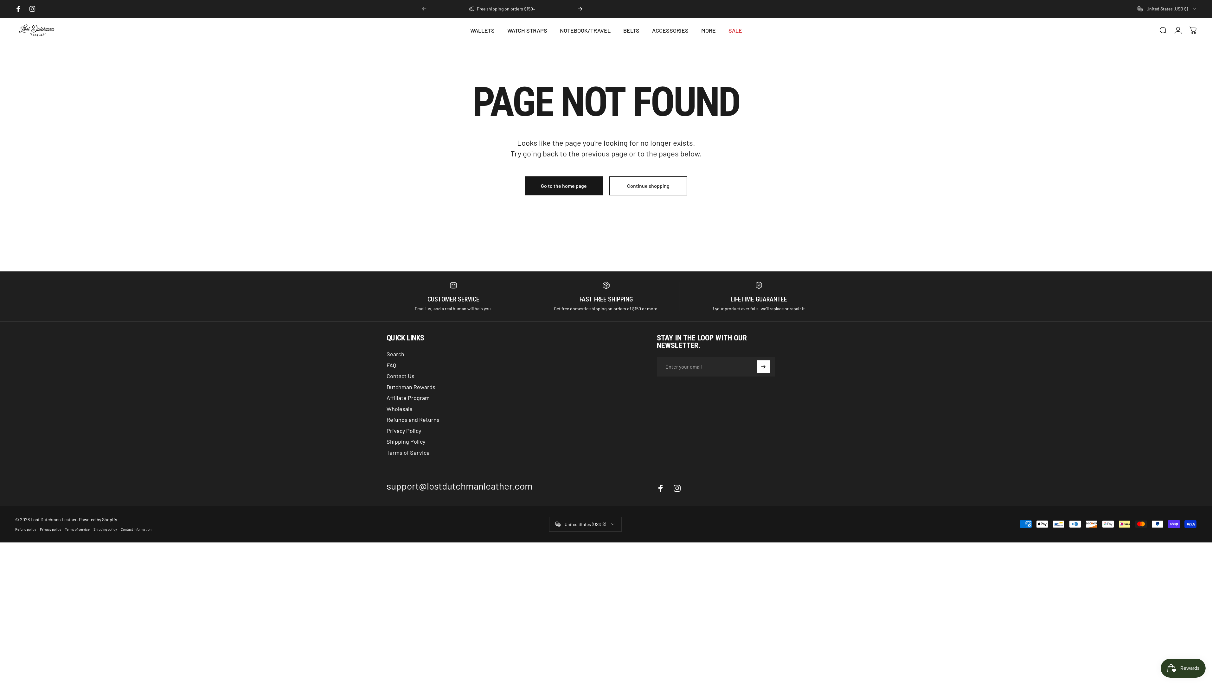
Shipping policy (105, 529)
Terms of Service (408, 452)
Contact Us (400, 375)
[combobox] (1167, 9)
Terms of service (77, 529)
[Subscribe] (763, 366)
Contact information (136, 529)
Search (395, 354)
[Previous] (424, 9)
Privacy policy (50, 529)
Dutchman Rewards (411, 386)
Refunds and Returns (413, 419)
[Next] (580, 9)
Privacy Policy (404, 430)
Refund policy (25, 529)
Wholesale (400, 408)
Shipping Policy (406, 441)
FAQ (391, 365)
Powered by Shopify (98, 519)
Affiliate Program (408, 397)
